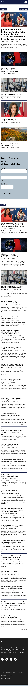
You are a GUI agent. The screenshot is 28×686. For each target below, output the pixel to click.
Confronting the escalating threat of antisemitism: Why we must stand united (13, 460)
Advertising (3, 675)
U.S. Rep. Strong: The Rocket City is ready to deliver (9, 572)
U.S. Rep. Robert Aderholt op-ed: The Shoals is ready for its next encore (12, 95)
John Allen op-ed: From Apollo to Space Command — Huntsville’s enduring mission (10, 70)
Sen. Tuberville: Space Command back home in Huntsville (11, 348)
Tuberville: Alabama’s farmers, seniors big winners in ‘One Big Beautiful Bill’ (12, 364)
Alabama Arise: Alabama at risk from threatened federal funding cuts (12, 556)
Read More (24, 629)
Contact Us (10, 675)
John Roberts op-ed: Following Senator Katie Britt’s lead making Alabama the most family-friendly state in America (13, 34)
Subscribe (24, 9)
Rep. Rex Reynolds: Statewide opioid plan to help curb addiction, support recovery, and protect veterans (12, 510)
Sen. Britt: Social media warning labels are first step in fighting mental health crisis (13, 602)
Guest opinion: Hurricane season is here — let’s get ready (10, 414)
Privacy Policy (20, 672)
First (2, 174)
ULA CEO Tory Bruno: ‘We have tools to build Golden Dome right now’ (12, 526)
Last (2, 180)
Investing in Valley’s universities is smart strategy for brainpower (11, 380)
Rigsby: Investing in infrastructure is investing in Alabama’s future (11, 399)
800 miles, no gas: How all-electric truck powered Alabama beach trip (11, 587)
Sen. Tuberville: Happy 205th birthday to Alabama (9, 616)
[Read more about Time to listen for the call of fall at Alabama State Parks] (14, 134)
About (2, 672)
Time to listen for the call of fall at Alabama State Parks (9, 144)
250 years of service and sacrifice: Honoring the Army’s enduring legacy (12, 429)
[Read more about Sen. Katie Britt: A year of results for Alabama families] (14, 109)
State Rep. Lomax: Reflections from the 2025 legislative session (11, 445)
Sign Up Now (7, 193)
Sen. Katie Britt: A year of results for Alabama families (9, 120)
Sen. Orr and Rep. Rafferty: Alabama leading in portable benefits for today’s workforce (10, 492)
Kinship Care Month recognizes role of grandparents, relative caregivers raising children (10, 332)
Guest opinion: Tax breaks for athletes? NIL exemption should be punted (13, 541)
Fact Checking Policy (10, 672)
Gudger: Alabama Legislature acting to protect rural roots (10, 475)
